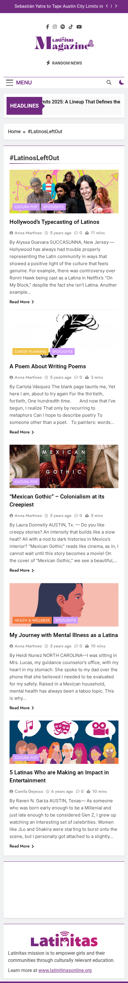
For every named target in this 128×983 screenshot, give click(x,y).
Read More (20, 302)
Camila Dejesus (29, 791)
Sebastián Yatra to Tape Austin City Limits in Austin (59, 6)
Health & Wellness (32, 620)
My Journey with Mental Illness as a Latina (64, 635)
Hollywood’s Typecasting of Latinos (54, 221)
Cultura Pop (26, 207)
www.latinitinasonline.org (65, 970)
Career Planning (30, 351)
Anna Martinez (28, 233)
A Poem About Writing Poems (48, 366)
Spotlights (53, 207)
